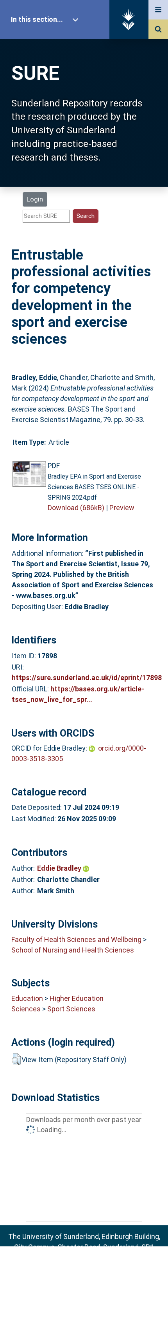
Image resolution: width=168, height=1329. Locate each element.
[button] (16, 1059)
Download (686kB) (76, 508)
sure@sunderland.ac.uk (94, 1268)
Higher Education (77, 998)
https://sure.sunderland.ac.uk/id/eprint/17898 (87, 677)
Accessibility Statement (84, 1311)
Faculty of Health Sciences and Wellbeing (76, 939)
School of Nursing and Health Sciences (72, 950)
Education (27, 998)
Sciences (26, 1009)
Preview (121, 508)
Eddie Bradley (60, 868)
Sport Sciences (71, 1009)
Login (35, 199)
